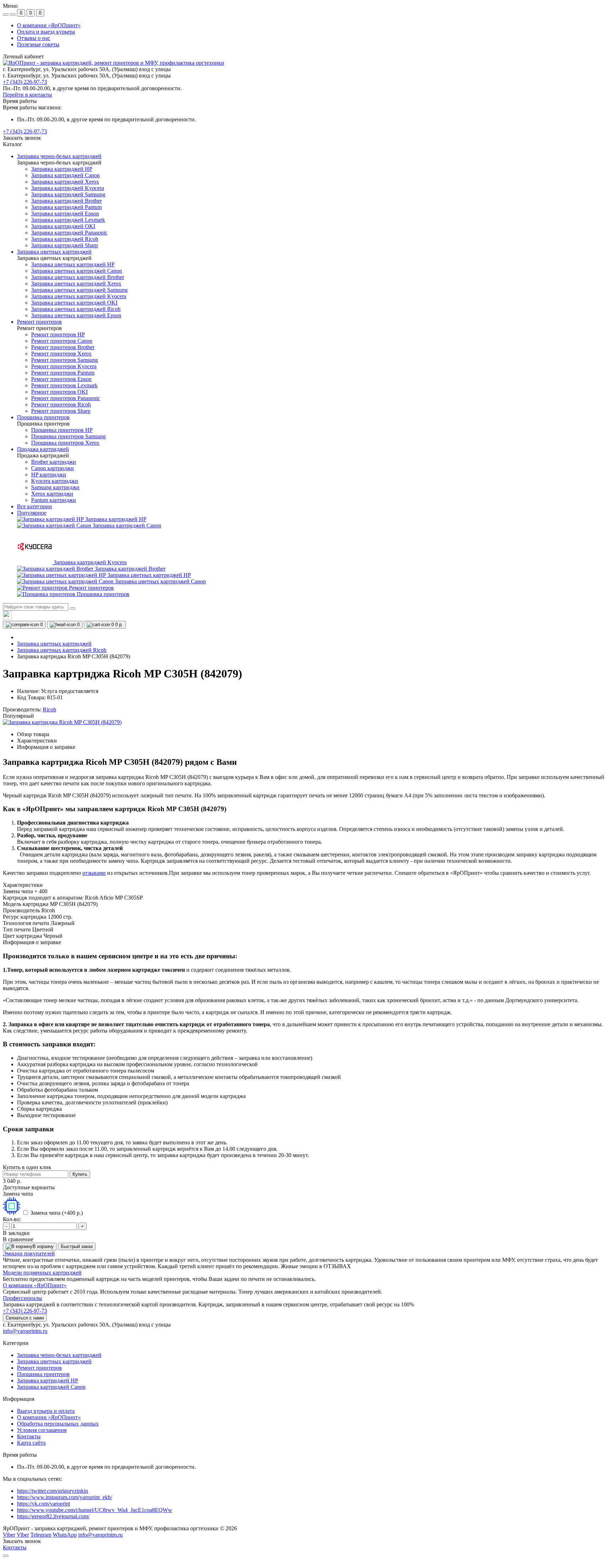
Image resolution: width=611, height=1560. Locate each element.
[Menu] (5, 14)
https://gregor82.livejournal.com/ (53, 1516)
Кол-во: (12, 1219)
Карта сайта (31, 1443)
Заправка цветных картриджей (54, 644)
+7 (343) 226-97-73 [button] (25, 1311)
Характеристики (37, 741)
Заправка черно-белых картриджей (59, 1355)
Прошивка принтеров (43, 1374)
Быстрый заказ (77, 1246)
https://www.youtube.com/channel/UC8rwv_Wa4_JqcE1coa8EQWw (94, 1510)
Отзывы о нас (33, 38)
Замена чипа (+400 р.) (56, 1213)
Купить (79, 1174)
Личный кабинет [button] (23, 56)
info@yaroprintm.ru (25, 1331)
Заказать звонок (22, 138)
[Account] (13, 14)
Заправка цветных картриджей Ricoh (61, 650)
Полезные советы (38, 44)
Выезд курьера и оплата (46, 1411)
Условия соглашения (41, 1430)
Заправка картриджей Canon (51, 1387)
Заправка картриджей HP (47, 1380)
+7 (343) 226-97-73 (25, 82)
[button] (25, 131)
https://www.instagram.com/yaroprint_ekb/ (64, 1497)
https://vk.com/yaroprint (43, 1504)
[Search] (72, 608)
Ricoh (49, 709)
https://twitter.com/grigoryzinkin (52, 1491)
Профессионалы (22, 1298)
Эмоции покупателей (29, 1253)
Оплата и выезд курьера (46, 32)
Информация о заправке (46, 747)
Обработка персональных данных (58, 1424)
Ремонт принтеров (39, 1368)
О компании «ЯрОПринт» (49, 25)
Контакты (29, 1436)
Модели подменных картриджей (42, 1273)
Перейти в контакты (27, 95)
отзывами (94, 873)
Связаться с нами (25, 1318)
